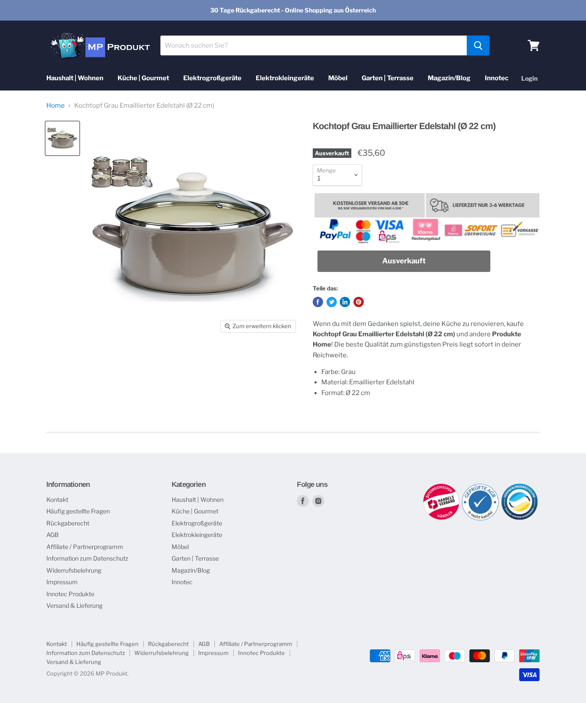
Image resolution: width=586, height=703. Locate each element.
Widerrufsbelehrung (73, 570)
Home (55, 105)
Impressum (62, 581)
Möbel (337, 78)
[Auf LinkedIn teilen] (345, 302)
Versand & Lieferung (74, 605)
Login (529, 78)
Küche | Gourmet (143, 78)
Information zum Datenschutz (87, 558)
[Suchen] (478, 45)
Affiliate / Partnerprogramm (84, 546)
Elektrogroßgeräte (212, 78)
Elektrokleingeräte (285, 78)
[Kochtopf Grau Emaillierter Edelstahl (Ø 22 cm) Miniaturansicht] (62, 138)
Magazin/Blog (449, 78)
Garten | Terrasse (388, 78)
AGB (52, 534)
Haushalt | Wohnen (74, 78)
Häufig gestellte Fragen (78, 511)
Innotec (496, 78)
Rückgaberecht (67, 523)
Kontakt (57, 499)
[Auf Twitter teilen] (331, 302)
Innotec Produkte (70, 593)
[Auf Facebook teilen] (318, 302)
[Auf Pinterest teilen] (358, 302)
